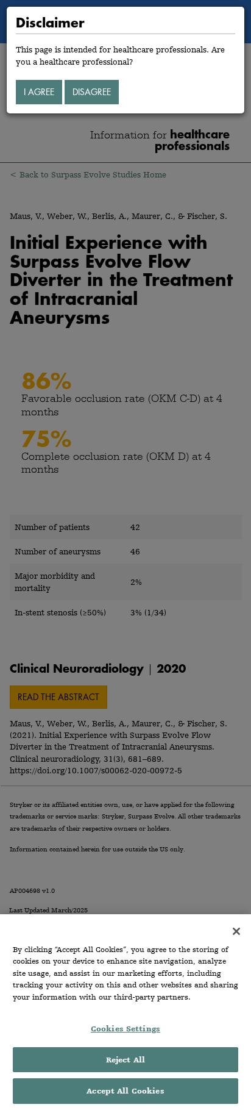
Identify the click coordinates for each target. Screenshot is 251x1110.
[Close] (236, 931)
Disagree (91, 92)
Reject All (125, 1059)
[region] (125, 1012)
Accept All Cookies (125, 1090)
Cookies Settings (125, 1028)
